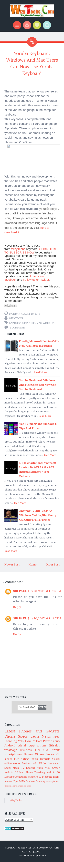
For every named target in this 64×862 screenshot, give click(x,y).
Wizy (33, 855)
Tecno (55, 741)
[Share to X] (12, 305)
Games (28, 754)
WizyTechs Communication (42, 847)
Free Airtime (21, 758)
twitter (56, 767)
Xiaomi (56, 758)
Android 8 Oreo (24, 786)
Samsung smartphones (48, 781)
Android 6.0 (11, 772)
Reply (17, 607)
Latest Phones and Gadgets (32, 731)
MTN (21, 741)
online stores (12, 763)
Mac (39, 323)
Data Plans (43, 741)
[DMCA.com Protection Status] (14, 829)
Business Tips (30, 750)
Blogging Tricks (51, 776)
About (38, 851)
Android (9, 745)
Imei (21, 772)
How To (30, 741)
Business (27, 763)
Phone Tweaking (35, 772)
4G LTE (37, 763)
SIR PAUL (20, 591)
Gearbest (30, 781)
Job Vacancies (51, 763)
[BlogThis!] (9, 305)
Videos (39, 754)
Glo (45, 750)
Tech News (41, 736)
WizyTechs (16, 318)
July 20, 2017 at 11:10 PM (44, 618)
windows (49, 323)
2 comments (18, 327)
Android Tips (11, 781)
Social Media (12, 767)
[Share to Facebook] (15, 305)
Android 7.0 (53, 772)
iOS (58, 754)
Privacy (41, 855)
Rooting (30, 767)
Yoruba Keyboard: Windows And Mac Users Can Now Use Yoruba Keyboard (37, 384)
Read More (40, 372)
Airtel (22, 745)
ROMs (22, 781)
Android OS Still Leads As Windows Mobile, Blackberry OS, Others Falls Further (37, 515)
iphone (8, 758)
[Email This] (6, 305)
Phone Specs (16, 736)
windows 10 (34, 776)
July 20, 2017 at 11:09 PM (44, 591)
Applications (37, 745)
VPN (47, 767)
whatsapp (10, 750)
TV (22, 767)
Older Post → (54, 564)
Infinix (34, 758)
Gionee (50, 754)
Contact (27, 851)
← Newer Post (10, 564)
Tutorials (45, 758)
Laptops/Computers (22, 323)
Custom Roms (10, 786)
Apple (40, 767)
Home (33, 564)
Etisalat (54, 745)
